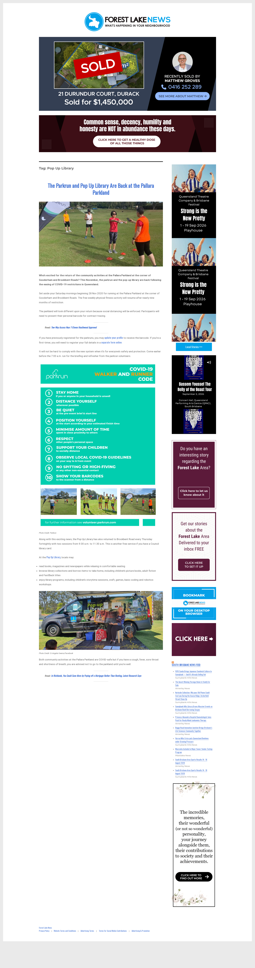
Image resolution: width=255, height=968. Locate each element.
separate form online (111, 342)
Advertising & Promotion (141, 930)
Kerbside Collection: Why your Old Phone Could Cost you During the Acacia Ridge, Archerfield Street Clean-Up (192, 695)
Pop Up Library (53, 557)
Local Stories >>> (193, 347)
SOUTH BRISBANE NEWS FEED (186, 665)
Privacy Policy (44, 930)
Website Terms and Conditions (65, 930)
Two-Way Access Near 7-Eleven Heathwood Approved (74, 327)
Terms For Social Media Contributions (113, 930)
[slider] (197, 431)
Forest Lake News (45, 927)
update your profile (113, 337)
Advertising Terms (87, 930)
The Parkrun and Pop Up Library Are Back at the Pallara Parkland (101, 188)
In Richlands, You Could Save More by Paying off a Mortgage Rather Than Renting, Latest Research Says (96, 675)
